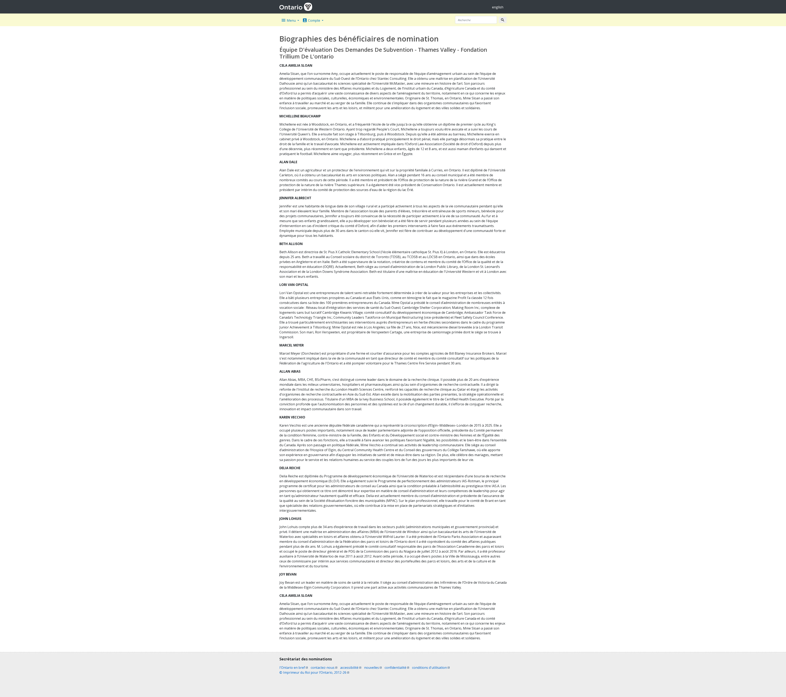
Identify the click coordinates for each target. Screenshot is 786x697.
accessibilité (350, 667)
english (497, 7)
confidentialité (397, 667)
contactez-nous (324, 667)
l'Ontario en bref (293, 667)
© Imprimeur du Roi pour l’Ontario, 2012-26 (314, 672)
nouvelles (373, 667)
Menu (289, 20)
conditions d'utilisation (431, 667)
